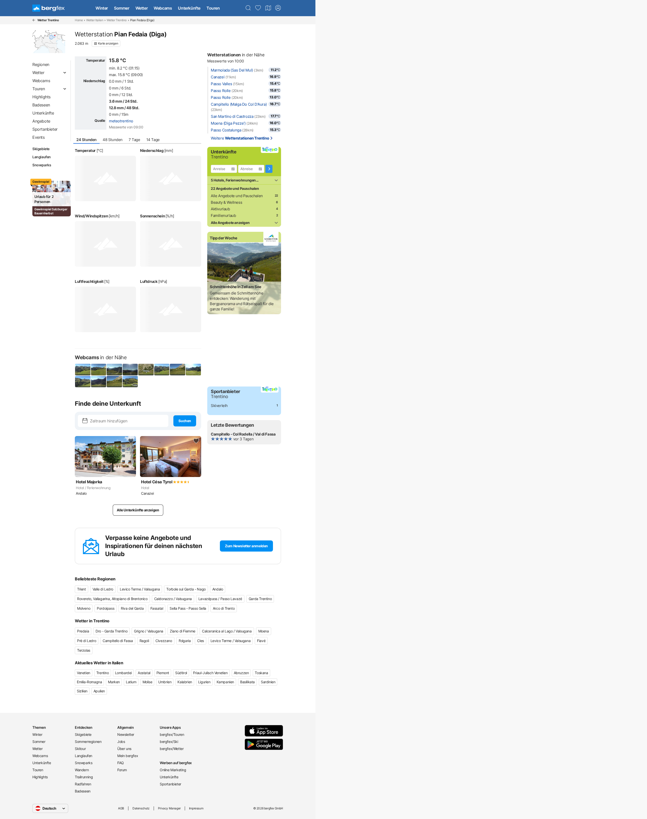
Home (79, 20)
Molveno (83, 608)
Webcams (163, 8)
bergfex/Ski (169, 741)
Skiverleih (219, 405)
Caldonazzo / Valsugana (173, 599)
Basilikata (247, 682)
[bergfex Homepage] (48, 8)
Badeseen (82, 791)
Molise (147, 682)
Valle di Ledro (103, 589)
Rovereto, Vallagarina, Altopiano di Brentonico (112, 599)
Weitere (240, 138)
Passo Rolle (221, 90)
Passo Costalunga (226, 130)
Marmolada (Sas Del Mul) (232, 70)
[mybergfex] (278, 8)
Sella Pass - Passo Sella (188, 608)
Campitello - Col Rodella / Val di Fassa (243, 434)
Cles (200, 641)
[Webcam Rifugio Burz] (82, 369)
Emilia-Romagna (89, 682)
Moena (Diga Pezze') (228, 123)
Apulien (99, 691)
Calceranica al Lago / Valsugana (227, 631)
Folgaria (185, 641)
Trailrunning (84, 777)
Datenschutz (141, 808)
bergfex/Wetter (171, 748)
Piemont (162, 673)
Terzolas (83, 650)
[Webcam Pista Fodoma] (130, 381)
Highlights (40, 777)
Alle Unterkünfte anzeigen (138, 510)
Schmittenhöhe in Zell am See (235, 286)
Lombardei (123, 673)
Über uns (124, 748)
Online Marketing (173, 770)
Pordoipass (105, 608)
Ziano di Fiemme (182, 631)
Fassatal (156, 608)
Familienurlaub (223, 215)
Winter (102, 8)
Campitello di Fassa (118, 641)
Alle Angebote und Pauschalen (237, 195)
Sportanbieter (170, 784)
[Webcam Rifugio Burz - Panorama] (98, 369)
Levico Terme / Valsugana (140, 589)
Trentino (102, 673)
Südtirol (181, 673)
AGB (121, 808)
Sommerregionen (88, 741)
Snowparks (41, 165)
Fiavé (261, 641)
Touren (213, 8)
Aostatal (144, 673)
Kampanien (225, 682)
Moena (263, 631)
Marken (114, 682)
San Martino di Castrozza (232, 116)
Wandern (82, 770)
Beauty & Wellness (226, 202)
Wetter (141, 8)
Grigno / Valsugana (148, 631)
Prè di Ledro (86, 641)
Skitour (80, 748)
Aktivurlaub (220, 209)
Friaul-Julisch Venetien (210, 673)
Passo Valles (221, 83)
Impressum (196, 808)
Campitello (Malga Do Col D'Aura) (239, 104)
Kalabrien (184, 682)
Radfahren (83, 784)
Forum (122, 770)
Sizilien (82, 691)
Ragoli (144, 641)
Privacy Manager (169, 808)
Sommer (121, 8)
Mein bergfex (127, 756)
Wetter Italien (94, 20)
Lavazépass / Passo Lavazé (220, 599)
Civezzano (163, 641)
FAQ (120, 763)
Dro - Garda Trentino (111, 631)
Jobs (121, 741)
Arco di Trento (224, 608)
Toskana (261, 673)
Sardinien (268, 682)
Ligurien (204, 682)
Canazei (217, 77)
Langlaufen (41, 157)
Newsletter (125, 734)
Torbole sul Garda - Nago (185, 589)
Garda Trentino (260, 599)
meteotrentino (121, 121)
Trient (81, 589)
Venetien (83, 673)
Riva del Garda (132, 608)
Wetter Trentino (117, 20)
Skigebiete (41, 149)
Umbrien (164, 682)
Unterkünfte (189, 8)
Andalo (217, 589)
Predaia (83, 631)
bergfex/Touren (172, 734)
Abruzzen (241, 673)
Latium (131, 682)
